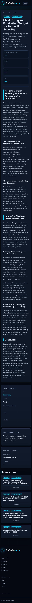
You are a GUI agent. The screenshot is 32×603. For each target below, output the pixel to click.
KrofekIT (4, 564)
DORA (3, 583)
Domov (5, 13)
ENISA (3, 586)
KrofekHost (5, 570)
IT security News (13, 13)
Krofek (3, 567)
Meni (25, 3)
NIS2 (2, 580)
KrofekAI (4, 561)
